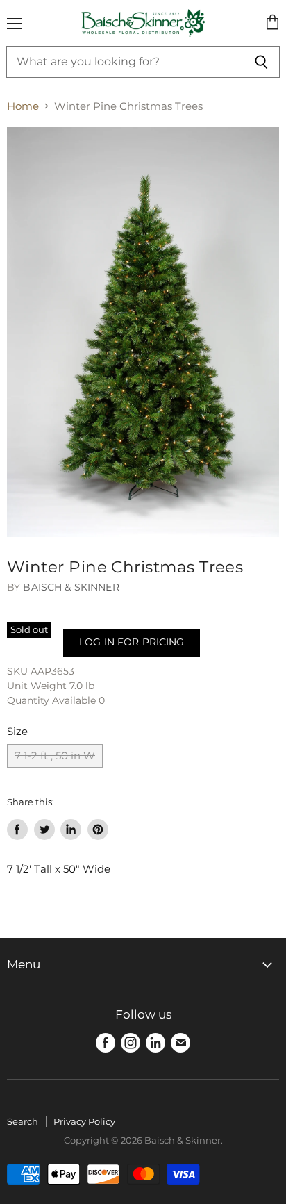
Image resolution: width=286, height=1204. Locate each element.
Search (22, 1121)
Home (23, 106)
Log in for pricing (131, 642)
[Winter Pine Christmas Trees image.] (143, 332)
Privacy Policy (84, 1121)
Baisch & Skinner (71, 587)
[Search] (261, 62)
